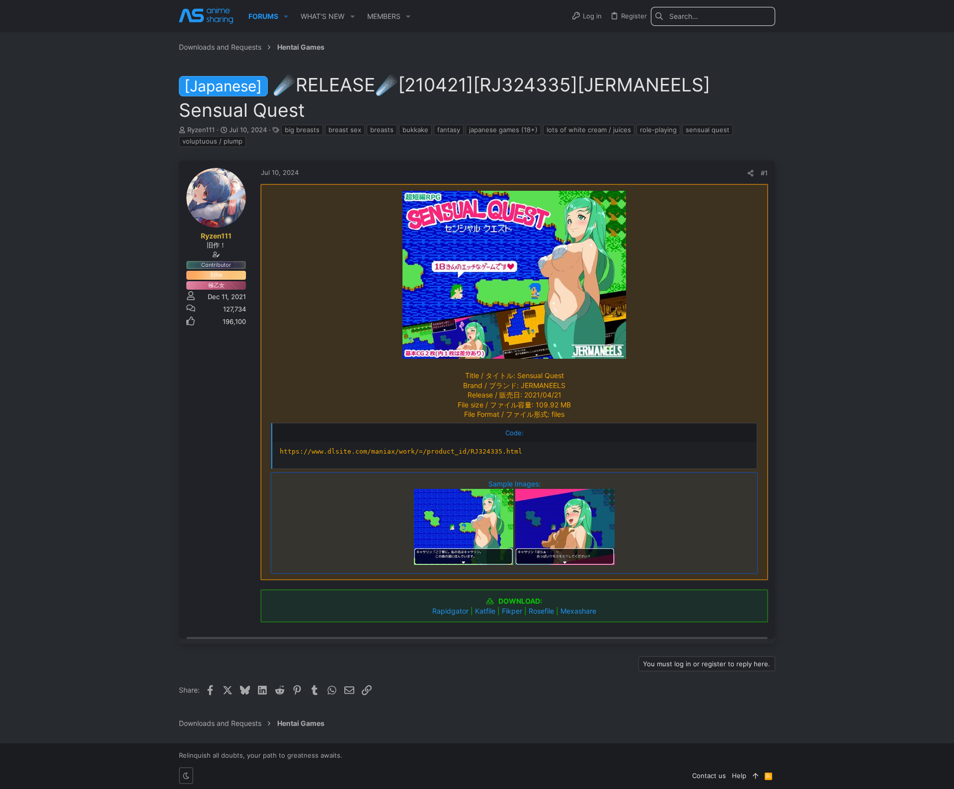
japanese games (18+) (503, 130)
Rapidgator (450, 611)
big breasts (302, 130)
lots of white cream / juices (589, 130)
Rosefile (541, 611)
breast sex (344, 130)
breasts (382, 130)
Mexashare (578, 611)
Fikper (512, 611)
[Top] (755, 775)
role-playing (658, 130)
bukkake (415, 130)
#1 (764, 173)
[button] (286, 16)
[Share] (750, 173)
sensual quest (707, 130)
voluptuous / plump (212, 141)
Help (739, 776)
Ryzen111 (201, 130)
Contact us (709, 776)
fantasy (448, 130)
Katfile (485, 611)
